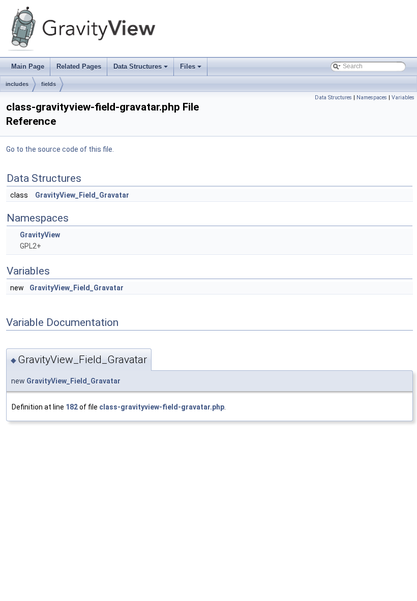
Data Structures (141, 69)
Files (191, 69)
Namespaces (371, 97)
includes (17, 84)
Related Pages (78, 66)
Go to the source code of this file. (60, 149)
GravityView (40, 235)
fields (48, 84)
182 (72, 407)
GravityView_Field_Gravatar (82, 195)
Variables (403, 97)
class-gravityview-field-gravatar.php (161, 407)
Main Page (27, 66)
